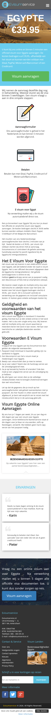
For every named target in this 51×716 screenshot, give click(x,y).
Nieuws (5, 656)
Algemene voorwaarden (7, 661)
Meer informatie (25, 714)
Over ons (6, 647)
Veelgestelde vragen (11, 650)
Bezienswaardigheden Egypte (38, 648)
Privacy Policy (8, 666)
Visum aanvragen (25, 76)
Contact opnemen (10, 653)
